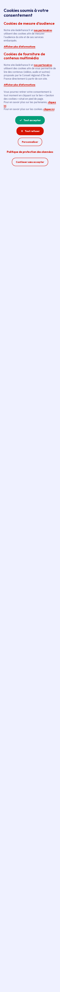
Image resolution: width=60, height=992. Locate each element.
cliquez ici (48, 109)
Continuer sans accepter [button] (30, 162)
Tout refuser (32, 131)
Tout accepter (32, 120)
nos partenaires (43, 30)
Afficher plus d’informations (19, 46)
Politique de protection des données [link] (30, 152)
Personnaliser (30, 141)
